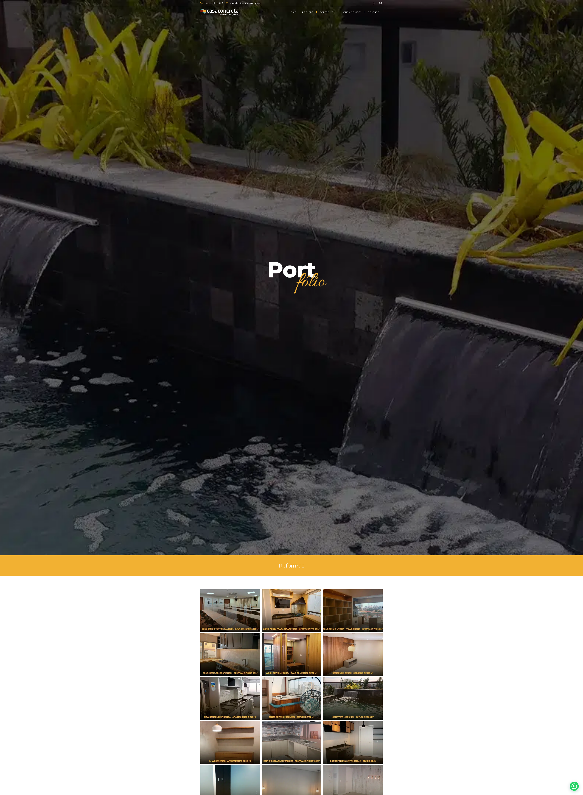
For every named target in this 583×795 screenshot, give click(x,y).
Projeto (307, 12)
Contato (374, 12)
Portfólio (327, 12)
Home (292, 12)
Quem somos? (352, 12)
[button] (574, 786)
